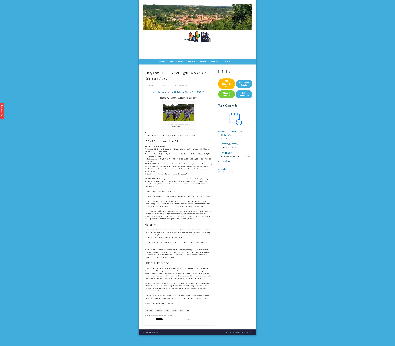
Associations (178, 85)
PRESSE (182, 85)
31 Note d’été (227, 135)
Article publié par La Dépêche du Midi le (178, 92)
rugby (174, 310)
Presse (167, 310)
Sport (186, 85)
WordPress (249, 332)
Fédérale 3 (159, 310)
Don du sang (226, 152)
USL (188, 310)
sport (181, 310)
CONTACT (227, 61)
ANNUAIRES (215, 61)
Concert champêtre (229, 143)
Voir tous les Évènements (225, 161)
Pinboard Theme (238, 332)
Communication (152, 85)
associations (149, 310)
